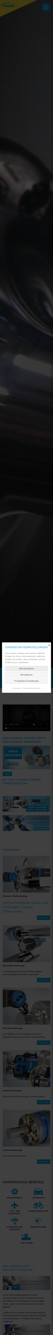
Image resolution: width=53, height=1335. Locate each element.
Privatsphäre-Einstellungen (26, 681)
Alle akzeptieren (26, 668)
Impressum (17, 688)
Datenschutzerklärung (31, 688)
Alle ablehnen (26, 674)
